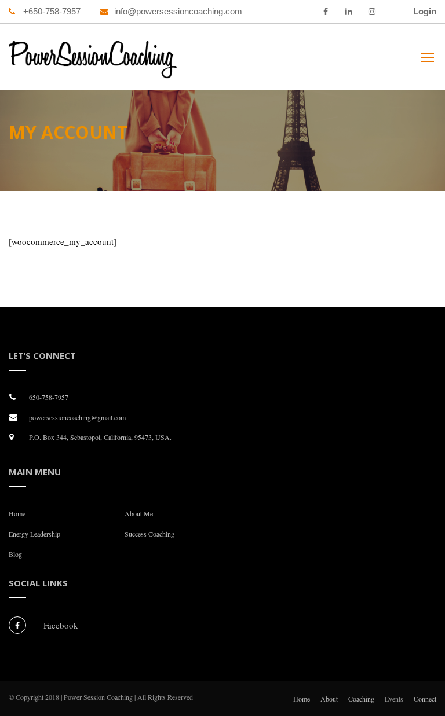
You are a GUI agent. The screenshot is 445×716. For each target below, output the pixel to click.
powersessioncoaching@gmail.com (77, 417)
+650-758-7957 (51, 11)
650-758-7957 (48, 397)
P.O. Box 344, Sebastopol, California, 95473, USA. (100, 437)
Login (424, 11)
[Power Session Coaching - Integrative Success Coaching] (93, 62)
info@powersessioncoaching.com (178, 11)
